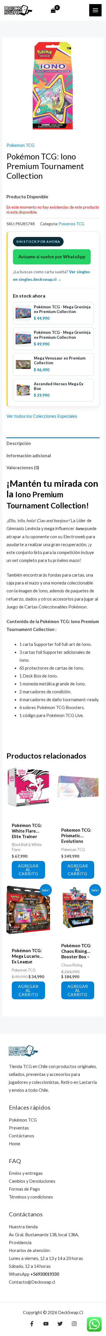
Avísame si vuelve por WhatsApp (51, 256)
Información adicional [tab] (28, 455)
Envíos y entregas (26, 1173)
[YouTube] (46, 1323)
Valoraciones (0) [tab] (22, 467)
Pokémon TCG (23, 1119)
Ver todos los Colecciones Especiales (41, 416)
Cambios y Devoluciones (32, 1181)
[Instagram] (74, 1323)
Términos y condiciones (31, 1196)
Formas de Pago (24, 1189)
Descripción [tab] (18, 443)
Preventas (19, 1127)
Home (14, 1143)
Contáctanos (21, 1135)
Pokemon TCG (20, 145)
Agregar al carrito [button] (28, 869)
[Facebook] (31, 1323)
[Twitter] (60, 1323)
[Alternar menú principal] (95, 10)
